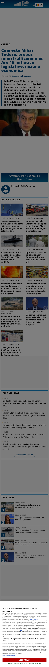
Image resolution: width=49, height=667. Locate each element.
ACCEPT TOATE (25, 660)
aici (21, 630)
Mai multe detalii (34, 619)
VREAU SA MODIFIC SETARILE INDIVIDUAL (24, 663)
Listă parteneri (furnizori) (9, 655)
